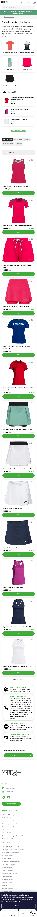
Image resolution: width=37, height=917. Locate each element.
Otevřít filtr (9, 153)
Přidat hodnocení (10, 755)
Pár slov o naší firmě (8, 827)
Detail (18, 192)
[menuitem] (10, 846)
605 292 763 (9, 792)
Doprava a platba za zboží (9, 824)
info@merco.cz (10, 788)
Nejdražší (27, 139)
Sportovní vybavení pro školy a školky (13, 836)
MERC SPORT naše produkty (10, 815)
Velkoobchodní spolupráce (9, 833)
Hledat (32, 7)
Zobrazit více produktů (18, 131)
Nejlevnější (18, 139)
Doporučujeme (7, 139)
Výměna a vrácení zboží (9, 821)
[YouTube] (9, 797)
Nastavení (18, 906)
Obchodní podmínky (8, 839)
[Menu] (34, 2)
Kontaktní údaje (6, 818)
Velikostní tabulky (7, 830)
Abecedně (19, 144)
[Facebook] (3, 797)
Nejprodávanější (8, 144)
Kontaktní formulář (11, 803)
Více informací (15, 901)
